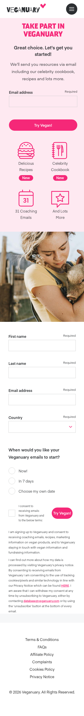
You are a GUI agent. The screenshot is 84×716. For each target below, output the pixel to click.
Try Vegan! (43, 125)
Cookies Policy (42, 669)
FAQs (42, 646)
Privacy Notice (42, 676)
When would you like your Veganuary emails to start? (34, 453)
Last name (17, 363)
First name (17, 336)
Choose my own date (37, 491)
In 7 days (26, 480)
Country (15, 417)
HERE (65, 585)
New (26, 177)
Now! (23, 470)
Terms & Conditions (42, 639)
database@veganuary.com (41, 601)
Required (71, 91)
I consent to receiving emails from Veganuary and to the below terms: (31, 513)
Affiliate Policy (42, 654)
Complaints (42, 661)
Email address (21, 92)
